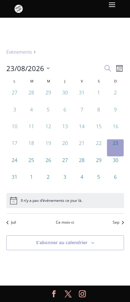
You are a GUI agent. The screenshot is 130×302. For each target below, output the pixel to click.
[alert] (65, 200)
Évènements (19, 52)
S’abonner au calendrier (61, 242)
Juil (13, 222)
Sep (116, 222)
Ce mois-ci (65, 222)
